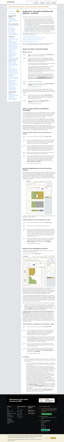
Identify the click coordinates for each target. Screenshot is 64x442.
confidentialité (25, 437)
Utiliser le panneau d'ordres (13, 64)
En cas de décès (11, 85)
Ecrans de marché (11, 18)
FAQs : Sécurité (11, 27)
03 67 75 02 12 (43, 408)
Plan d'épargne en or (12, 45)
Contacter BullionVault (12, 88)
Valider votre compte (12, 51)
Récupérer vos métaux (12, 62)
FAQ (7, 408)
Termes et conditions (12, 99)
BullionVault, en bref (12, 13)
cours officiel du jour (29, 26)
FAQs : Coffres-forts (12, 29)
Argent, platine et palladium (13, 46)
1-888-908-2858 (44, 410)
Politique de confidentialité (13, 95)
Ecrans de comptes (11, 19)
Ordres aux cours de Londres (13, 44)
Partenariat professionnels (11, 413)
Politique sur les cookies (12, 98)
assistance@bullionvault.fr (45, 406)
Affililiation (9, 414)
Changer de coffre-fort (12, 83)
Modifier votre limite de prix (13, 71)
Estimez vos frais (10, 411)
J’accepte (53, 438)
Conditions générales (10, 421)
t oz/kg (8, 412)
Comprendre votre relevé (12, 84)
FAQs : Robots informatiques (13, 34)
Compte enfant (9, 415)
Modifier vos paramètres (12, 69)
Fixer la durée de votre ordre (13, 73)
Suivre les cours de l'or (12, 70)
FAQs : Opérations (11, 30)
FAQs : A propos (11, 31)
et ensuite (39, 86)
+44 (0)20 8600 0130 (45, 409)
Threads (20, 417)
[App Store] (31, 410)
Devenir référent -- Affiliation (13, 57)
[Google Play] (31, 413)
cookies (33, 437)
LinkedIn (20, 411)
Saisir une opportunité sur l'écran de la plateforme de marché (34, 37)
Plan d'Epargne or (10, 416)
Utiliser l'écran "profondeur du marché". (30, 41)
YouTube (20, 414)
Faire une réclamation (12, 89)
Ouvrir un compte (11, 37)
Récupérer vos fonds (12, 61)
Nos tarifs (10, 40)
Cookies (8, 423)
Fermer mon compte (12, 87)
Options (47, 438)
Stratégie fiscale (11, 96)
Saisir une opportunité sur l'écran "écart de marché (32, 39)
